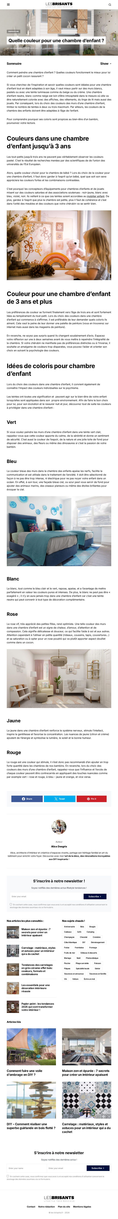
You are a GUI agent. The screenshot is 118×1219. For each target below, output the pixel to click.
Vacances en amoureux (74, 974)
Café (79, 932)
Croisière (96, 937)
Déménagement (97, 942)
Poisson (97, 963)
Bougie (92, 926)
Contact (31, 1206)
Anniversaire (69, 926)
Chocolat (83, 937)
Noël (79, 958)
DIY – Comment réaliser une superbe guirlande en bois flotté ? (31, 1126)
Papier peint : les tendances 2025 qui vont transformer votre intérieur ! (38, 1006)
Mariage (67, 958)
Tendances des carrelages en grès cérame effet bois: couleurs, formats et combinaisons (37, 969)
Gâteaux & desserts (89, 953)
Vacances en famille (97, 974)
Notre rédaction (46, 1206)
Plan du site (64, 1206)
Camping (90, 932)
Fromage (93, 947)
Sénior (97, 968)
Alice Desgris (59, 846)
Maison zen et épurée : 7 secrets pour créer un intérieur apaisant (36, 932)
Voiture (75, 979)
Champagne (69, 937)
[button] (8, 4)
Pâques (67, 968)
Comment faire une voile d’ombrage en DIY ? (24, 1073)
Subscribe (93, 896)
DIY (83, 942)
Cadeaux (68, 932)
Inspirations (13, 31)
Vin (65, 979)
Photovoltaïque (92, 958)
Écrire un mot (89, 979)
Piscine (67, 963)
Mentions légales (82, 1206)
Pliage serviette (82, 963)
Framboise (79, 947)
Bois (82, 926)
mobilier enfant (95, 196)
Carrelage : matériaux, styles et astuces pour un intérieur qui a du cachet (38, 950)
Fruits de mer (69, 953)
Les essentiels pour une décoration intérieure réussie (36, 988)
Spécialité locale (82, 968)
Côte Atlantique (70, 942)
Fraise (66, 947)
